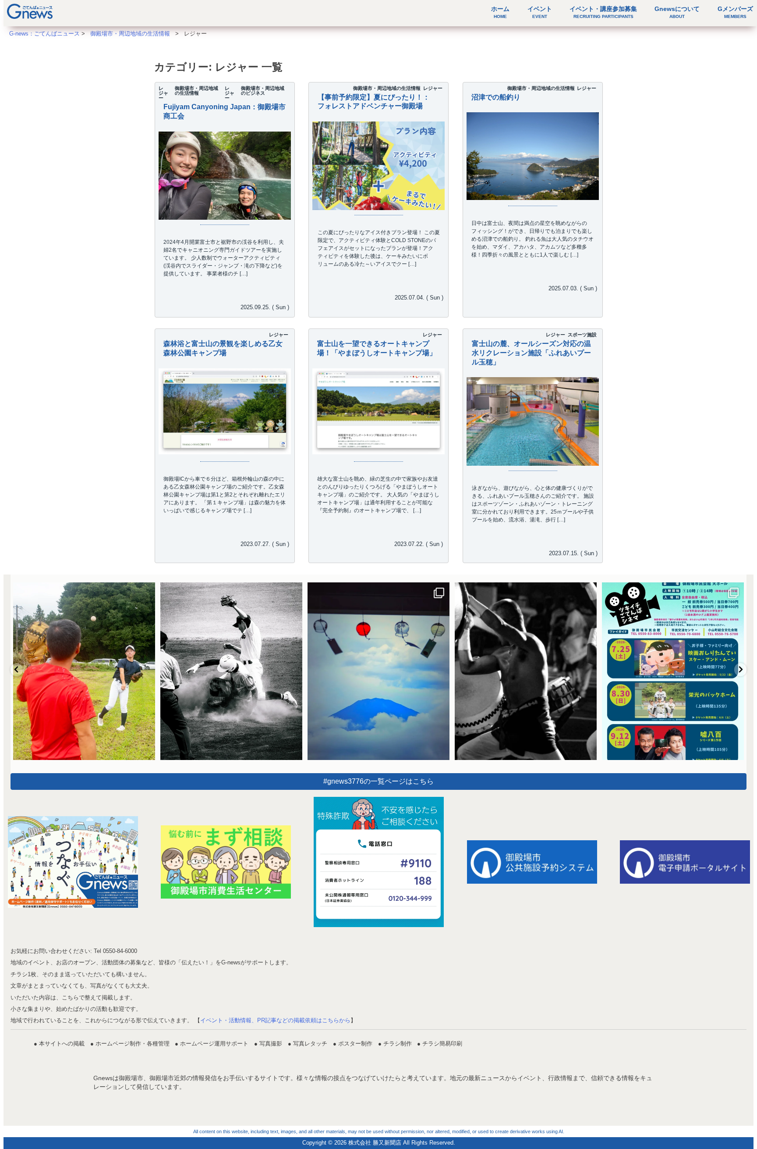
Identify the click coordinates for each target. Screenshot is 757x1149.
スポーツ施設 (581, 334)
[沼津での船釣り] (533, 156)
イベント (539, 12)
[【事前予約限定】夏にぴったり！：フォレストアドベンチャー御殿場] (378, 204)
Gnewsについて (677, 12)
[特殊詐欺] (379, 862)
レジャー (163, 93)
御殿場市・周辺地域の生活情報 (196, 91)
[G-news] (73, 862)
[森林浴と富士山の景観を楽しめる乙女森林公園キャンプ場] (225, 411)
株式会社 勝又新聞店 (374, 1142)
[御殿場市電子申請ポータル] (685, 862)
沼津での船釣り (495, 97)
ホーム (500, 12)
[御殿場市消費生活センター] (226, 862)
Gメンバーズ (735, 12)
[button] (17, 669)
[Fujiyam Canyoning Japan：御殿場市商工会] (225, 181)
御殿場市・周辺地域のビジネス (262, 91)
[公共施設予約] (532, 862)
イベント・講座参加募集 (603, 12)
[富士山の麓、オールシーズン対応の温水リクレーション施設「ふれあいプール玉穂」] (533, 421)
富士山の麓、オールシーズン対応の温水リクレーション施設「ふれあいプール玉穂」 (531, 353)
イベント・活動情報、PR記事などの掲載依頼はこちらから (275, 1020)
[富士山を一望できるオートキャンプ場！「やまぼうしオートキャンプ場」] (378, 411)
